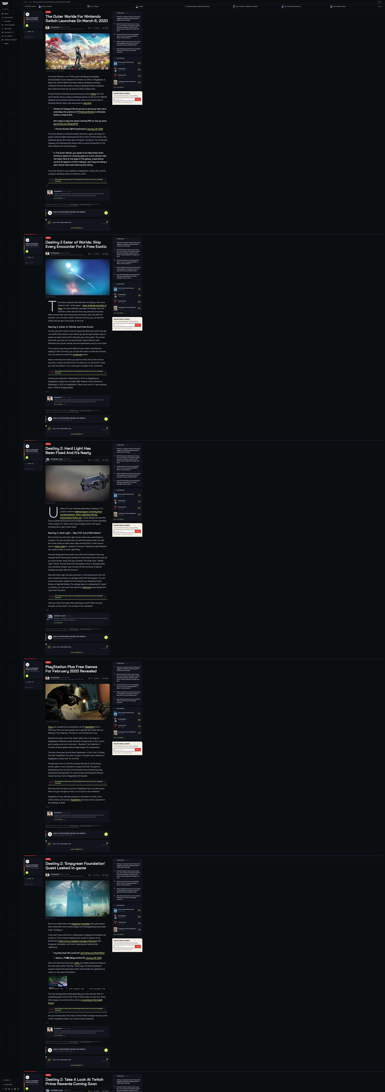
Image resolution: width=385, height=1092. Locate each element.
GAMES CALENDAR (11, 40)
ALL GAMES (8, 36)
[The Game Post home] (5, 3)
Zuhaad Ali (56, 27)
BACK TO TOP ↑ (29, 37)
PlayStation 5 (76, 800)
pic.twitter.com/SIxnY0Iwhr (93, 953)
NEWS (6, 14)
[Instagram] (12, 1088)
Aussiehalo (77, 354)
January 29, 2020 (94, 958)
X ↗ (65, 198)
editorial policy (74, 204)
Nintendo (85, 86)
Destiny (92, 302)
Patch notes (60, 546)
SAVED (7, 1080)
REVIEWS (8, 21)
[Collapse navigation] (18, 3)
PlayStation (89, 727)
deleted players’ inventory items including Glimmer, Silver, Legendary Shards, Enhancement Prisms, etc (81, 515)
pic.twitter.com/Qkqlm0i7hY (66, 124)
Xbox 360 (76, 381)
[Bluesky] (9, 1088)
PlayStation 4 (99, 80)
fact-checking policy (85, 204)
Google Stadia (67, 387)
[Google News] (15, 1088)
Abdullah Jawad (58, 459)
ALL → (380, 6)
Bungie (92, 518)
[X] (3, 1088)
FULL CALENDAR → (119, 87)
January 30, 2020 (95, 129)
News (29, 2)
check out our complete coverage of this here (77, 941)
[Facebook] (18, 1088)
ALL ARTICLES (58, 198)
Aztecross (87, 587)
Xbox (50, 83)
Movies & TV (9, 32)
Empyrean (89, 935)
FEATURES (8, 28)
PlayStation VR (74, 776)
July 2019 (87, 103)
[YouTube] (6, 1088)
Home (25, 2)
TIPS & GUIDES (10, 25)
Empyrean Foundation (80, 924)
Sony (50, 727)
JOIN (137, 99)
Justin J (77, 963)
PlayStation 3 (53, 381)
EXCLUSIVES (9, 17)
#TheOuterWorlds (86, 112)
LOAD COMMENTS (78, 228)
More (11, 43)
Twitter (93, 94)
